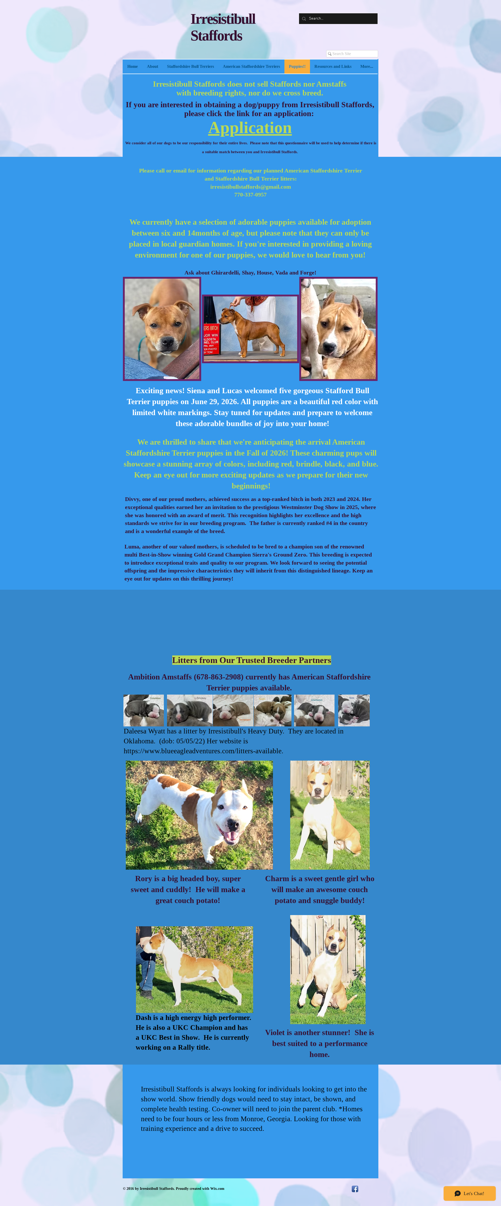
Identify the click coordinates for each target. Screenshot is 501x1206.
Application (250, 127)
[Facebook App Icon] (355, 1189)
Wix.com (217, 1189)
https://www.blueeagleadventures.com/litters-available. (203, 751)
